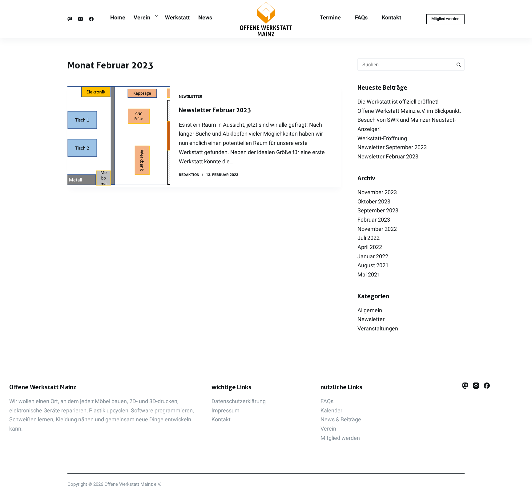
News (205, 17)
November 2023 (377, 192)
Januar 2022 (372, 256)
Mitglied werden (445, 18)
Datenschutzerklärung (239, 401)
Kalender (331, 410)
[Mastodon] (69, 19)
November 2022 (377, 229)
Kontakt (391, 17)
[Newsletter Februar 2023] (118, 135)
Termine (330, 17)
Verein (142, 17)
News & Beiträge (340, 419)
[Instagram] (80, 19)
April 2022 (369, 247)
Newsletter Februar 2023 (215, 110)
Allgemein (369, 310)
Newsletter (190, 96)
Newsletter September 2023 (392, 147)
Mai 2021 (368, 274)
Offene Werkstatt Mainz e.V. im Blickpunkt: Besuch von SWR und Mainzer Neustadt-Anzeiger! (409, 120)
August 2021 (373, 265)
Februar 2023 (373, 219)
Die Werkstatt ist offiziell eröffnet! (398, 101)
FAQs (361, 17)
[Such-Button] (458, 64)
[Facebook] (91, 19)
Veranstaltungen (377, 328)
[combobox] (405, 64)
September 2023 (377, 210)
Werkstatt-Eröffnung (382, 138)
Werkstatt (177, 17)
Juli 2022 (368, 238)
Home (117, 17)
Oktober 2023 (373, 201)
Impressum (226, 410)
